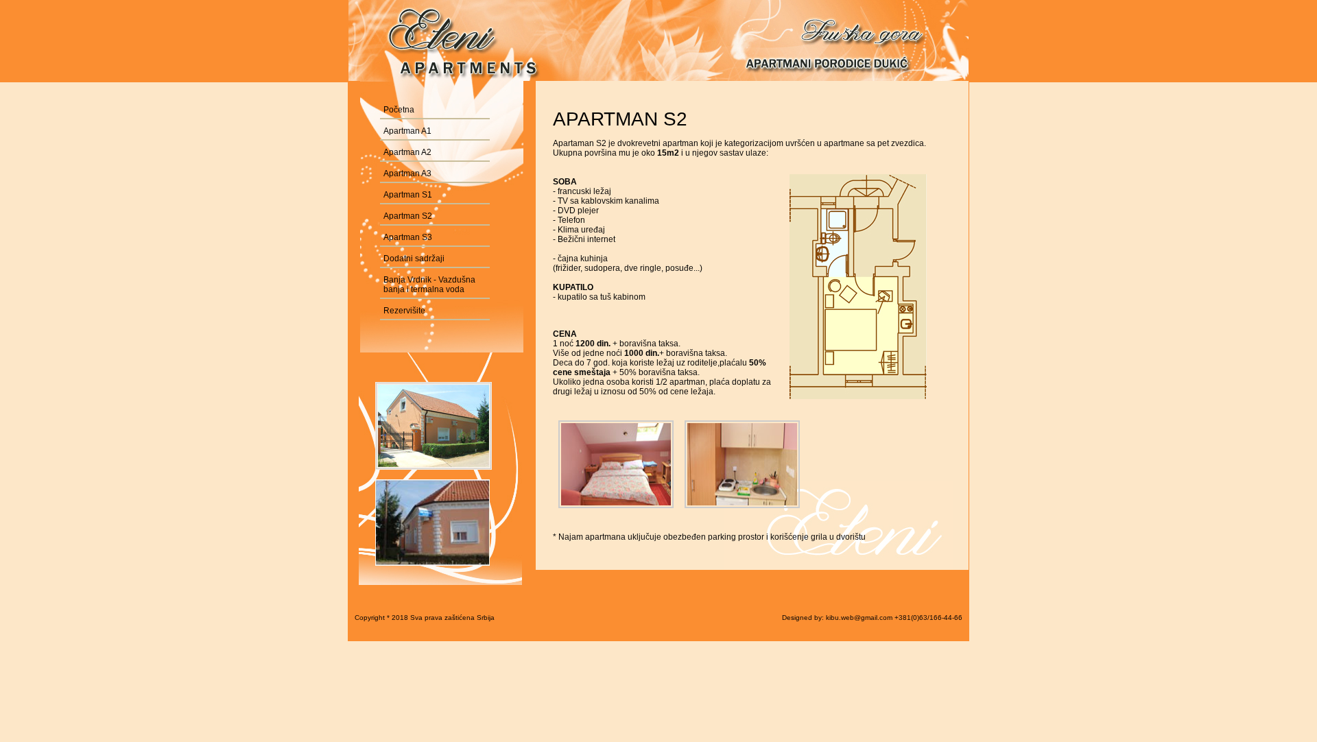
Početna (398, 110)
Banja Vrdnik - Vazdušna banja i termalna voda (429, 284)
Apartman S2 (407, 216)
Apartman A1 (407, 131)
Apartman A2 (407, 152)
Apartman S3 (407, 237)
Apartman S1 (407, 195)
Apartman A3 (407, 173)
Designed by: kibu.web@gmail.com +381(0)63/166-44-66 (872, 617)
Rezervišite (404, 310)
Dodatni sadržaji (413, 258)
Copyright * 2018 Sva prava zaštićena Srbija (425, 617)
